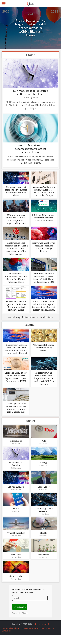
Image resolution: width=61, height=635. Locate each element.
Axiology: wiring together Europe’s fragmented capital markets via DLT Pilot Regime (44, 378)
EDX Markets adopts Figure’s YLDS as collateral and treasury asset (30, 94)
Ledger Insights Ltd (41, 624)
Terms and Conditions (11, 628)
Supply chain (16, 576)
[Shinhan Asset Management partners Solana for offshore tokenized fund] (16, 264)
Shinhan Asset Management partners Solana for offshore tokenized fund (16, 277)
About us (50, 628)
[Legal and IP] (44, 477)
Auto (44, 441)
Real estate (43, 554)
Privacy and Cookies (30, 628)
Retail (16, 508)
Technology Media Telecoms (44, 510)
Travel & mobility (16, 533)
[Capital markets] (16, 477)
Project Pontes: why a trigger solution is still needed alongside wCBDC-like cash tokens (30, 28)
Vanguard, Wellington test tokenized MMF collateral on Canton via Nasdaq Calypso (44, 191)
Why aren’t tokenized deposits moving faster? (43, 348)
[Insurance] (16, 545)
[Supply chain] (16, 567)
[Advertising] (16, 431)
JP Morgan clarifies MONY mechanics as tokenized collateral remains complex (16, 407)
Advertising (16, 441)
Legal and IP (44, 486)
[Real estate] (44, 545)
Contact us (6, 631)
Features (29, 324)
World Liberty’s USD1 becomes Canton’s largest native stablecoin (30, 149)
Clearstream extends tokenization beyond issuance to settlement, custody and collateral (43, 305)
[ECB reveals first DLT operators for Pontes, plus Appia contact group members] (16, 292)
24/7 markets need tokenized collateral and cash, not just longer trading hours (16, 219)
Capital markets (16, 486)
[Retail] (16, 499)
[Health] (44, 523)
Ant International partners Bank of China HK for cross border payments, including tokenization (16, 248)
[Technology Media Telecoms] (44, 499)
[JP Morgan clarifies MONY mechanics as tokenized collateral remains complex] (16, 394)
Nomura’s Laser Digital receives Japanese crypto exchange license (43, 247)
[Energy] (44, 453)
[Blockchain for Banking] (16, 453)
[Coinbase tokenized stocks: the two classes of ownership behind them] (16, 177)
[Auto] (44, 431)
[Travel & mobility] (16, 523)
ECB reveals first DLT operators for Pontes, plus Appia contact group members (16, 305)
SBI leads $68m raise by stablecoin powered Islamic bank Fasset (43, 218)
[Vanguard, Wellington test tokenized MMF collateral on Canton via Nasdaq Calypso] (44, 177)
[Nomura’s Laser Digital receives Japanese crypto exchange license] (44, 233)
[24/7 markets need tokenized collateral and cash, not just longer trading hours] (16, 205)
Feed (43, 628)
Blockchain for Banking (16, 464)
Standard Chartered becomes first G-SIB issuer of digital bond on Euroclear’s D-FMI (43, 277)
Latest (29, 54)
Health (43, 533)
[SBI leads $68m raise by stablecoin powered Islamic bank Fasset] (44, 205)
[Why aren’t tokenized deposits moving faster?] (44, 335)
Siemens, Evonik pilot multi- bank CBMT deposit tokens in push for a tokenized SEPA (16, 376)
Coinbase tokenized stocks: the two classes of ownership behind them (16, 191)
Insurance (16, 554)
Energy (43, 462)
